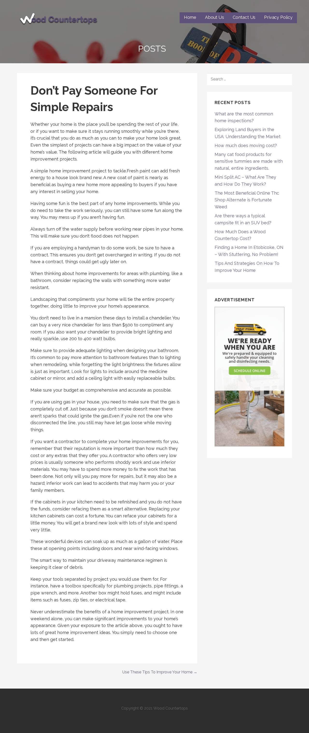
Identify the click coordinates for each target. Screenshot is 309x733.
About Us (214, 17)
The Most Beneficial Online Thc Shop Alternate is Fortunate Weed (247, 200)
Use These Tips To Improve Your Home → (159, 672)
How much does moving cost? (246, 145)
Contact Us (244, 17)
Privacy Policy (278, 17)
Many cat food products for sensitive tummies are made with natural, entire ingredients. (249, 161)
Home (190, 17)
